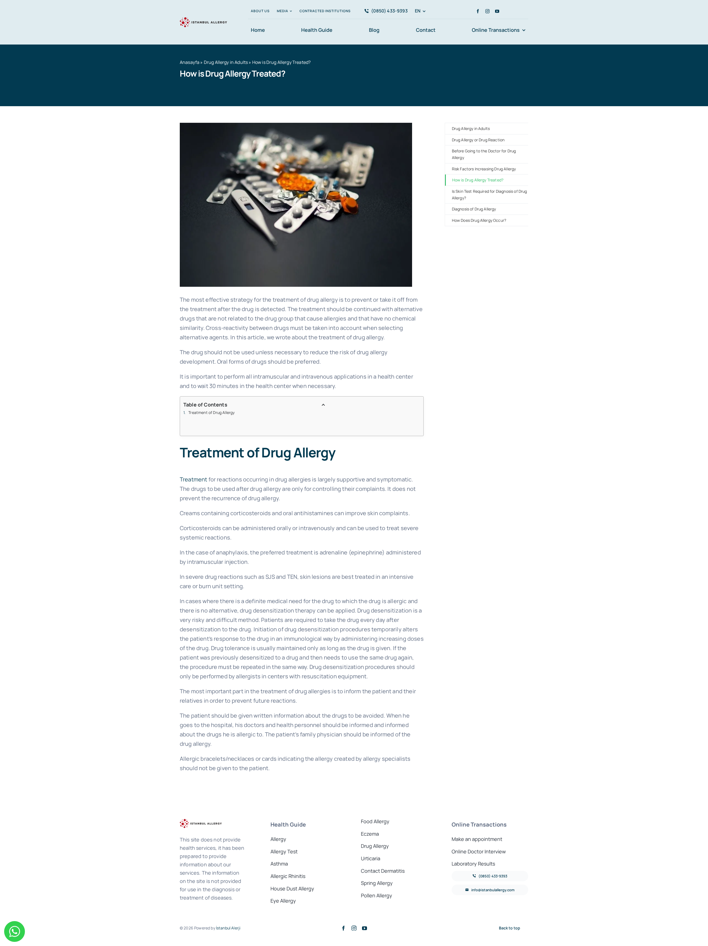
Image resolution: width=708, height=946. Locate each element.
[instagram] (487, 11)
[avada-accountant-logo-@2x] (203, 18)
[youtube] (497, 11)
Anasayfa (189, 62)
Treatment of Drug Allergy (211, 412)
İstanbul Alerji (228, 928)
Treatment (193, 479)
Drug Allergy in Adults (226, 62)
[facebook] (478, 11)
